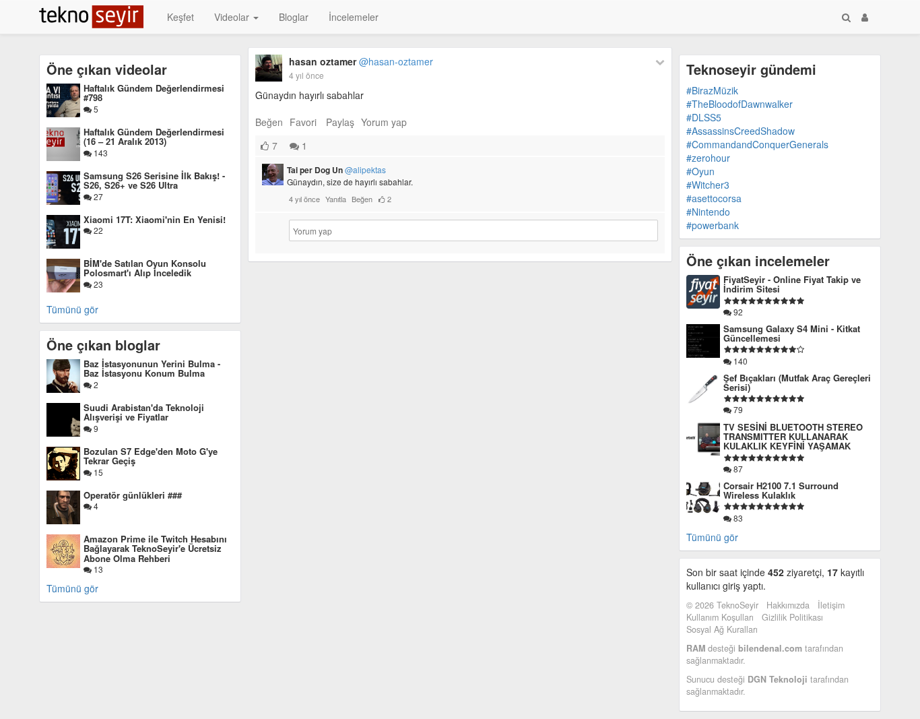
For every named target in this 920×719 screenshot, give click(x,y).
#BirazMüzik (712, 90)
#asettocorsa (714, 198)
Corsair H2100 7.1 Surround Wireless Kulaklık (781, 490)
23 (97, 284)
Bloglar (293, 17)
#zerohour (708, 157)
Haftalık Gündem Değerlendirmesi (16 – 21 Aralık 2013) (154, 136)
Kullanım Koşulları (720, 617)
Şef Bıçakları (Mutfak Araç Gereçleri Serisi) (797, 382)
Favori (303, 122)
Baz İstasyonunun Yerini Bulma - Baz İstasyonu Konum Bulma (152, 368)
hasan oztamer (361, 61)
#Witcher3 (707, 184)
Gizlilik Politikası (792, 617)
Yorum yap (384, 122)
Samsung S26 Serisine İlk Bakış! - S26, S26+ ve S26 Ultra (154, 180)
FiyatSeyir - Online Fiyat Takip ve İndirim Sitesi (792, 284)
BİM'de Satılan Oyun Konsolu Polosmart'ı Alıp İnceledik (145, 268)
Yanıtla (335, 198)
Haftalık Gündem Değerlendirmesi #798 (154, 93)
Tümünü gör (72, 309)
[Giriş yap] (864, 17)
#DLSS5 (703, 117)
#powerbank (712, 225)
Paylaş (340, 122)
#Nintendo (708, 211)
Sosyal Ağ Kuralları (722, 629)
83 (737, 518)
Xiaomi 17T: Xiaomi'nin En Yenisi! (155, 219)
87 (737, 468)
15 (97, 472)
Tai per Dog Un (336, 170)
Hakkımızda (788, 605)
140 (739, 361)
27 (97, 196)
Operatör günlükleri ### (133, 495)
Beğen (269, 122)
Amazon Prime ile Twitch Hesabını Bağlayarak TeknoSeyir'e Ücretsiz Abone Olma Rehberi (155, 548)
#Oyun (700, 171)
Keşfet (180, 17)
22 (97, 230)
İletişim (831, 605)
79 (737, 409)
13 (97, 569)
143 (100, 152)
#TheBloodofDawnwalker (739, 104)
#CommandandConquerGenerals (757, 144)
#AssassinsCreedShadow (740, 130)
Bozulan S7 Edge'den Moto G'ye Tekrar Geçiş (151, 456)
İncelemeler (354, 17)
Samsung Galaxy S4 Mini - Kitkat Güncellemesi (791, 333)
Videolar (233, 17)
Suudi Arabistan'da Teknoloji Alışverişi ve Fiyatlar (144, 412)
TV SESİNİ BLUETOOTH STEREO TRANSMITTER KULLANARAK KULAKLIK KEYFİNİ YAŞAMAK (793, 436)
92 (737, 311)
